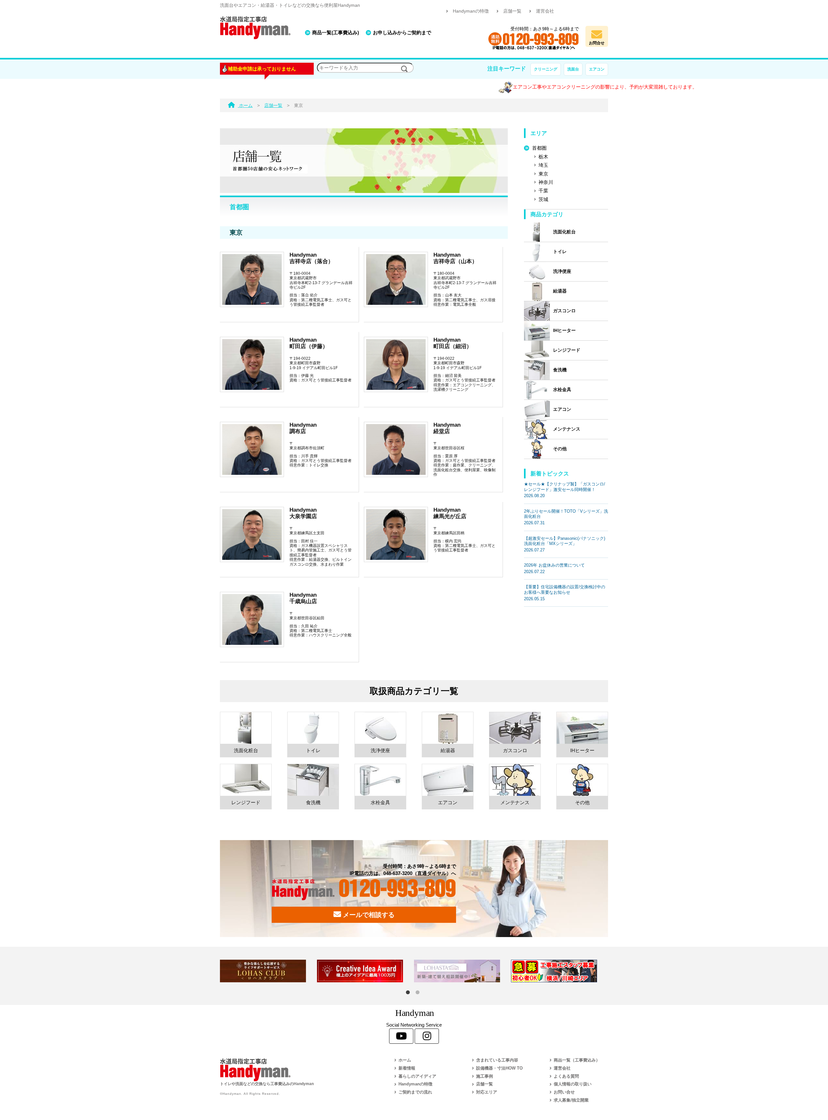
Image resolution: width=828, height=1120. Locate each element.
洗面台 (573, 69)
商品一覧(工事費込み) (335, 32)
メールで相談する (368, 914)
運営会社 (545, 11)
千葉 (543, 190)
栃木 (543, 156)
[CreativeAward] (365, 971)
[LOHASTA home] (462, 971)
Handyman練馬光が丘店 (449, 513)
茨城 (543, 199)
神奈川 (546, 182)
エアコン (597, 69)
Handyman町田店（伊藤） (308, 343)
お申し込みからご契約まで (402, 32)
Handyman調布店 (303, 428)
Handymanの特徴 (471, 11)
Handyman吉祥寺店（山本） (455, 258)
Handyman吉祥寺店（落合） (311, 258)
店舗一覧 (512, 11)
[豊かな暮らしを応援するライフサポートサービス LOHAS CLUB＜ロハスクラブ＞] (268, 971)
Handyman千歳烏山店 (303, 598)
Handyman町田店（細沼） (452, 343)
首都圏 (539, 148)
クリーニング (545, 69)
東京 (543, 173)
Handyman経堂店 (447, 428)
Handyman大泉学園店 (303, 513)
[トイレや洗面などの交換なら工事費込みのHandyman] (292, 1069)
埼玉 (543, 165)
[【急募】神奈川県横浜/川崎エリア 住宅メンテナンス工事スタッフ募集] (559, 971)
